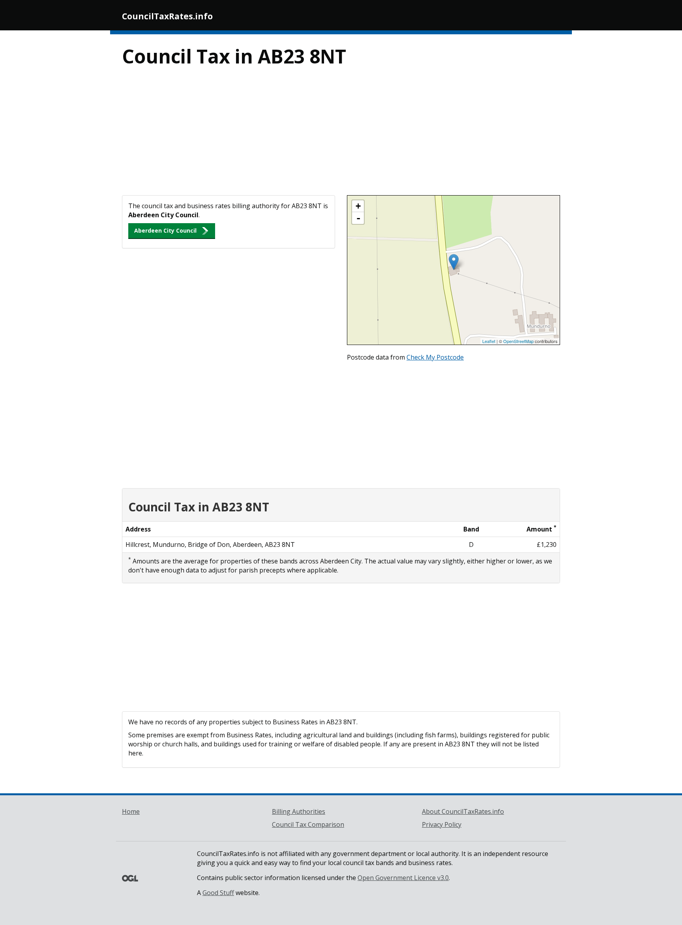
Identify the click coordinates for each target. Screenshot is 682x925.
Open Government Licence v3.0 (403, 877)
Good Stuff (218, 892)
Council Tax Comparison (308, 824)
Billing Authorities (298, 811)
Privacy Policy (441, 824)
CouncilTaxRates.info (167, 16)
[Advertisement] (341, 136)
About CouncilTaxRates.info (463, 811)
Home (131, 811)
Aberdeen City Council (165, 230)
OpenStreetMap (518, 341)
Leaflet (488, 341)
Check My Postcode (435, 357)
